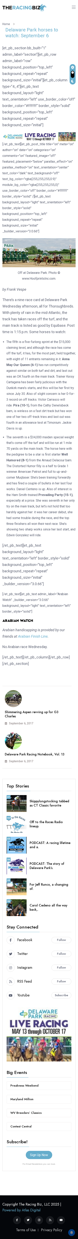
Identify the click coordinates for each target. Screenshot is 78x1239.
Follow (61, 940)
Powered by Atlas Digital (21, 1210)
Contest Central (21, 1126)
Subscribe (61, 995)
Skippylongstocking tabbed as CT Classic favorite (49, 803)
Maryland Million (21, 1099)
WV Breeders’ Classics (26, 1113)
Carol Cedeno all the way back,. (48, 907)
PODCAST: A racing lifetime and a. (50, 845)
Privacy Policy (51, 1230)
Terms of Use (26, 1230)
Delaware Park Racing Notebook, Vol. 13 (34, 754)
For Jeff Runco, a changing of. (49, 886)
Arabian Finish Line (33, 636)
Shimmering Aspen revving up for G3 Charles (31, 714)
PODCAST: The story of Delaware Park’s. (47, 865)
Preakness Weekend (24, 1085)
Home (6, 24)
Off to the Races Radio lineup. (46, 824)
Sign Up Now (39, 1155)
